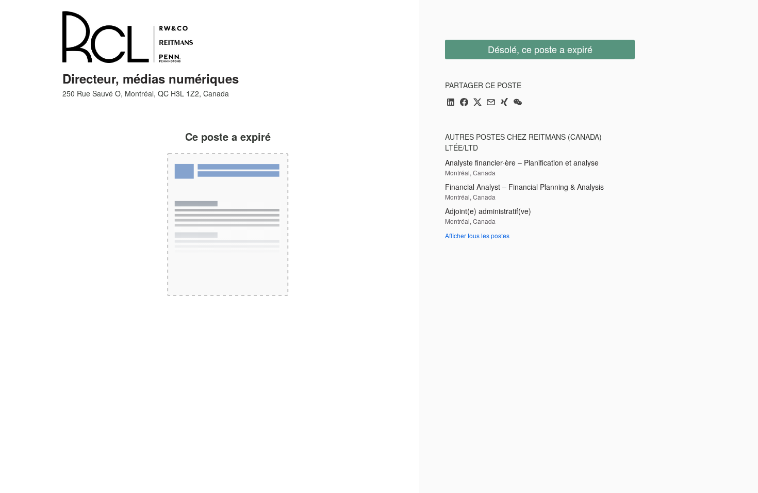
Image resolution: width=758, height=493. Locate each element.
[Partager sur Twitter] (477, 103)
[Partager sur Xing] (504, 103)
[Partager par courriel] (491, 103)
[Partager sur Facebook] (464, 103)
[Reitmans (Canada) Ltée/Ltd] (127, 37)
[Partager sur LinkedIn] (451, 103)
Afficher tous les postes (477, 235)
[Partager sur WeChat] (518, 103)
